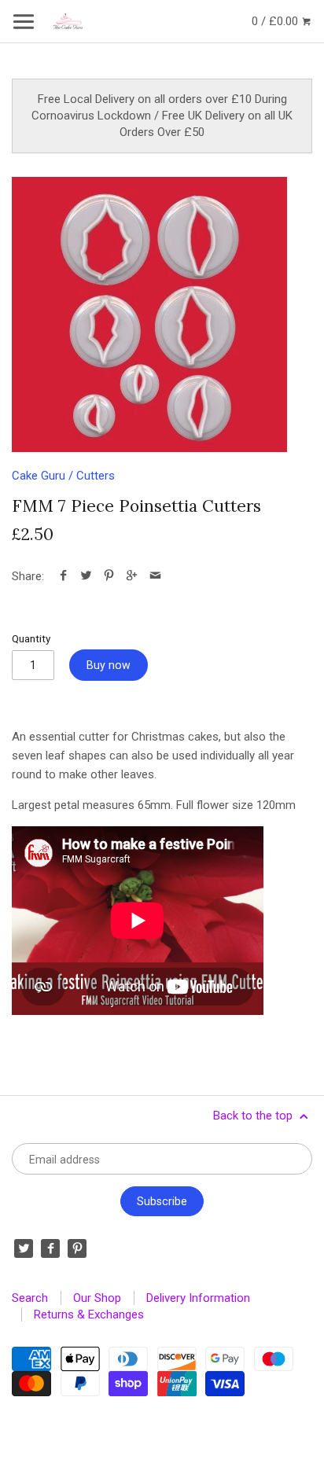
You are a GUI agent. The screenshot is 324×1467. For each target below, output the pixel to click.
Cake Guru (38, 476)
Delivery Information (198, 1298)
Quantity (31, 638)
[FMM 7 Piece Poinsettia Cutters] (149, 314)
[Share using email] (155, 576)
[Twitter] (23, 1248)
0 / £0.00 (276, 21)
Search (30, 1298)
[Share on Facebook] (63, 576)
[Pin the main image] (108, 576)
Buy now (109, 665)
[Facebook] (50, 1248)
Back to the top (254, 1116)
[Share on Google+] (131, 576)
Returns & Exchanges (89, 1314)
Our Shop (97, 1298)
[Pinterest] (77, 1248)
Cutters (95, 476)
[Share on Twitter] (86, 576)
